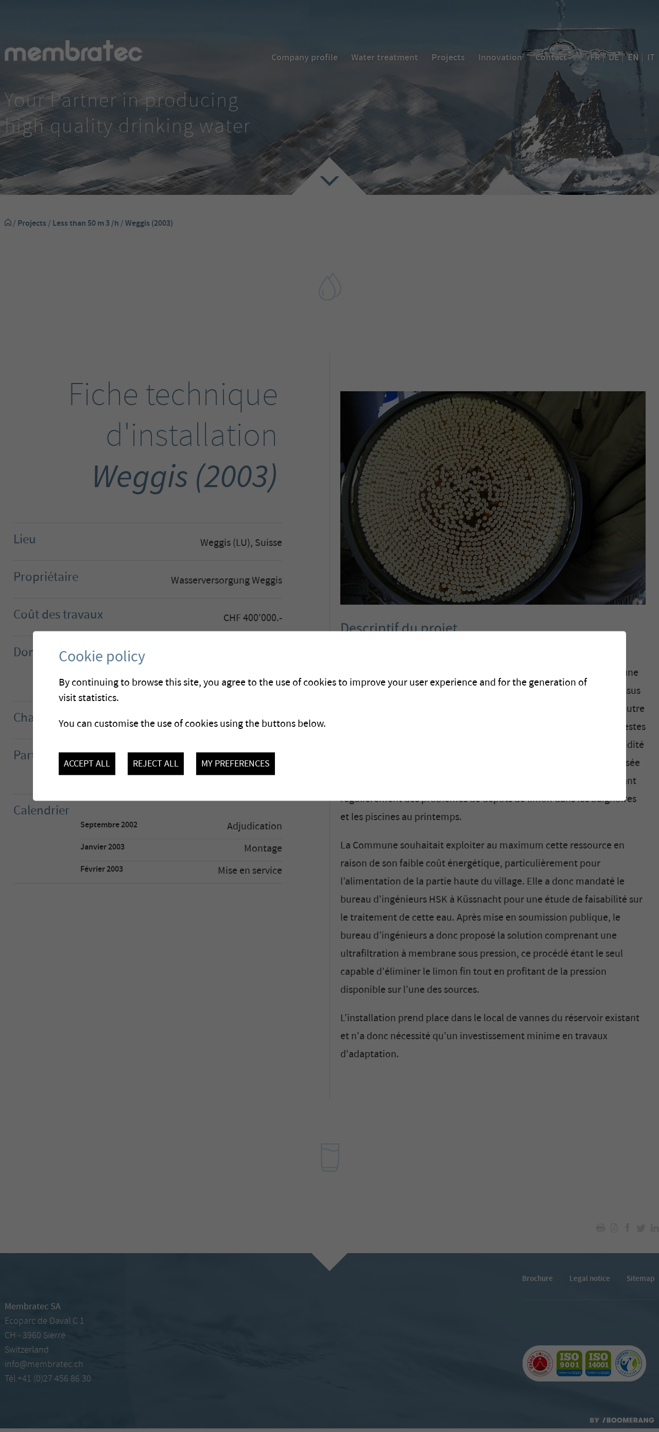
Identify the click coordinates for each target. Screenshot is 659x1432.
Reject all (156, 763)
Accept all (87, 763)
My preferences (235, 763)
